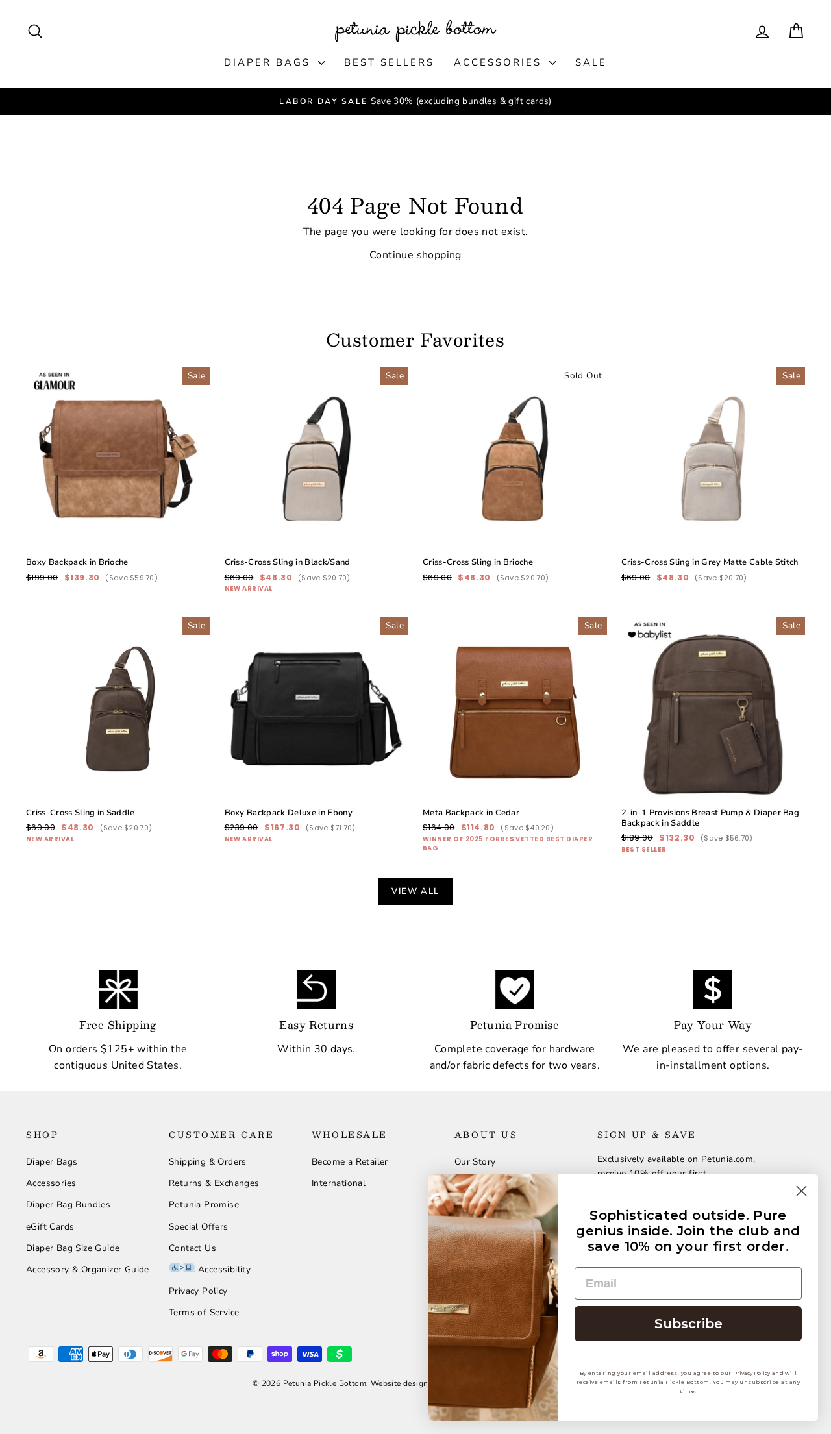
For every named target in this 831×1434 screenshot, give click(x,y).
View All (415, 891)
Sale (591, 62)
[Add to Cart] (190, 530)
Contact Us (192, 1248)
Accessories (500, 62)
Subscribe (688, 1323)
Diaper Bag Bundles (68, 1204)
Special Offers (199, 1226)
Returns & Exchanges (214, 1183)
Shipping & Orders (208, 1162)
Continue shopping (415, 255)
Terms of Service (204, 1312)
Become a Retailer (350, 1162)
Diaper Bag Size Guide (72, 1248)
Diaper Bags (269, 62)
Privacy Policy (198, 1291)
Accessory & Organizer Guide (87, 1269)
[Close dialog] (801, 1191)
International (339, 1183)
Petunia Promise (204, 1204)
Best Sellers (389, 62)
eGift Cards (50, 1226)
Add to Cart (118, 503)
